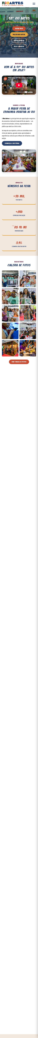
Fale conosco (19, 46)
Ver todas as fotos (19, 362)
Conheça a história (12, 143)
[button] (13, 55)
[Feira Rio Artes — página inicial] (12, 3)
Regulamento (19, 40)
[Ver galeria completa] (10, 278)
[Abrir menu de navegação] (34, 4)
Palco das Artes (19, 34)
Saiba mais (19, 28)
